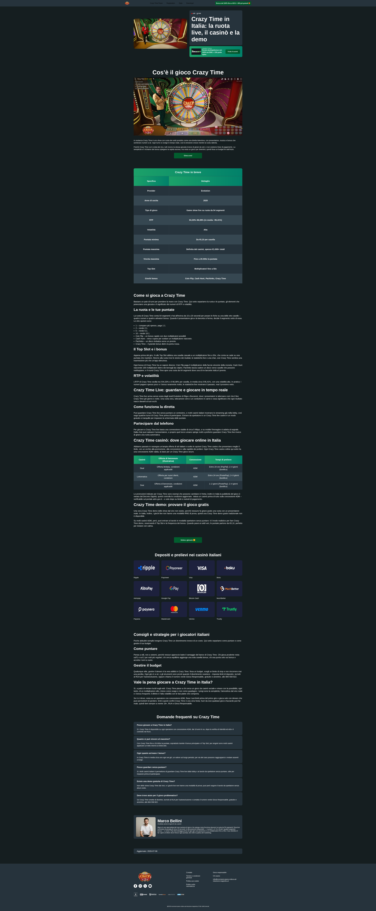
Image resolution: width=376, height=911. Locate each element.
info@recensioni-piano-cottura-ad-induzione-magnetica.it (225, 880)
